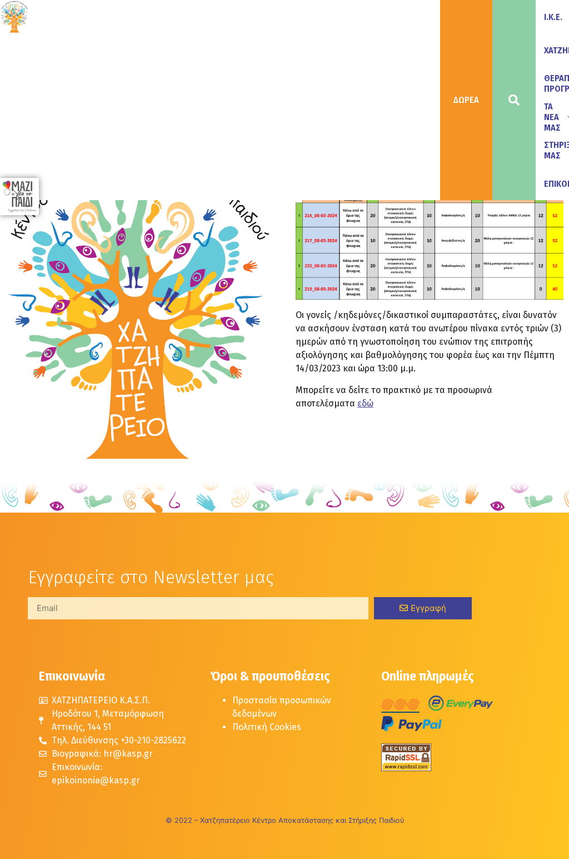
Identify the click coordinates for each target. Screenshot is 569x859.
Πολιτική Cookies (266, 727)
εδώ (365, 403)
